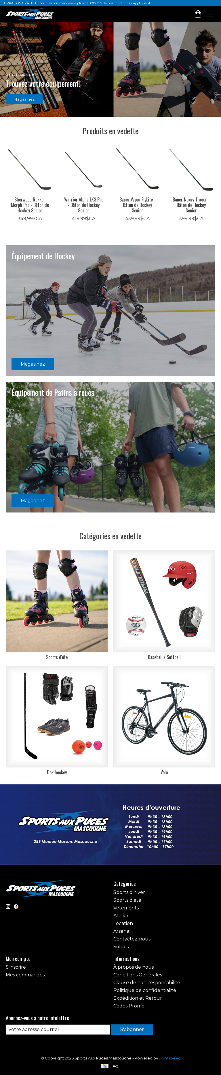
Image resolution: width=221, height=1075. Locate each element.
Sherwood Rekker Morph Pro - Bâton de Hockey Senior (30, 205)
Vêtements (126, 908)
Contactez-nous (131, 939)
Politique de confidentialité (144, 990)
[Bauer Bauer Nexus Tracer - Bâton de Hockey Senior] (191, 169)
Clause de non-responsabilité (146, 982)
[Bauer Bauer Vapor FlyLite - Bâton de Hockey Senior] (137, 169)
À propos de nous (133, 967)
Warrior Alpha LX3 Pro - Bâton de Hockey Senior (83, 205)
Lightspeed (170, 1058)
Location (123, 923)
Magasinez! (24, 99)
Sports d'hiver (129, 892)
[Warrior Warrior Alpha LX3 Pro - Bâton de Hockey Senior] (84, 169)
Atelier (121, 915)
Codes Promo (128, 1006)
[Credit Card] (104, 1066)
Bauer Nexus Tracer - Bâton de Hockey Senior (191, 205)
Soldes (121, 946)
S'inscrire (16, 967)
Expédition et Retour (137, 998)
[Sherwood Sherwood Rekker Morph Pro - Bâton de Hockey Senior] (30, 169)
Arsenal (122, 931)
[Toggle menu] (209, 14)
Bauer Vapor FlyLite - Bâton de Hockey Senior (137, 205)
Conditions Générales (137, 975)
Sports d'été (57, 657)
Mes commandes (25, 975)
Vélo (164, 772)
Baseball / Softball (164, 657)
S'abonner (132, 1029)
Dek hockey (57, 772)
